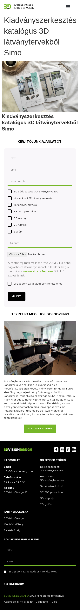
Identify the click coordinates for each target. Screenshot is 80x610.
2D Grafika (20, 224)
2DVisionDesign (14, 518)
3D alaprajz (21, 218)
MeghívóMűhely (13, 524)
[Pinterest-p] (68, 449)
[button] (68, 6)
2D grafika (46, 504)
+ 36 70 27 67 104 (15, 481)
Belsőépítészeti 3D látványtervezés (36, 191)
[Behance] (74, 449)
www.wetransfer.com (38, 271)
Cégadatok (42, 601)
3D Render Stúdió (24, 4)
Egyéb (18, 231)
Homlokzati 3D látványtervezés (33, 198)
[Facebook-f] (56, 449)
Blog (54, 601)
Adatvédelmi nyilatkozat (18, 601)
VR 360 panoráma (25, 211)
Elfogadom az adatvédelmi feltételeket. (38, 283)
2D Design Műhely (24, 8)
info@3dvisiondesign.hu (18, 471)
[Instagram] (62, 449)
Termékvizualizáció (25, 205)
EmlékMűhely (12, 530)
